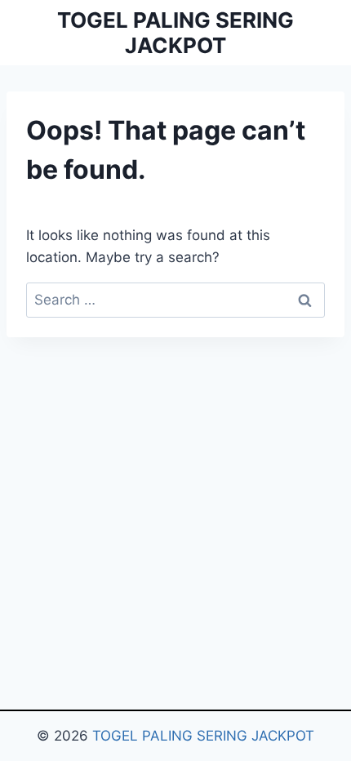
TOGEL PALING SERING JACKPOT (203, 736)
